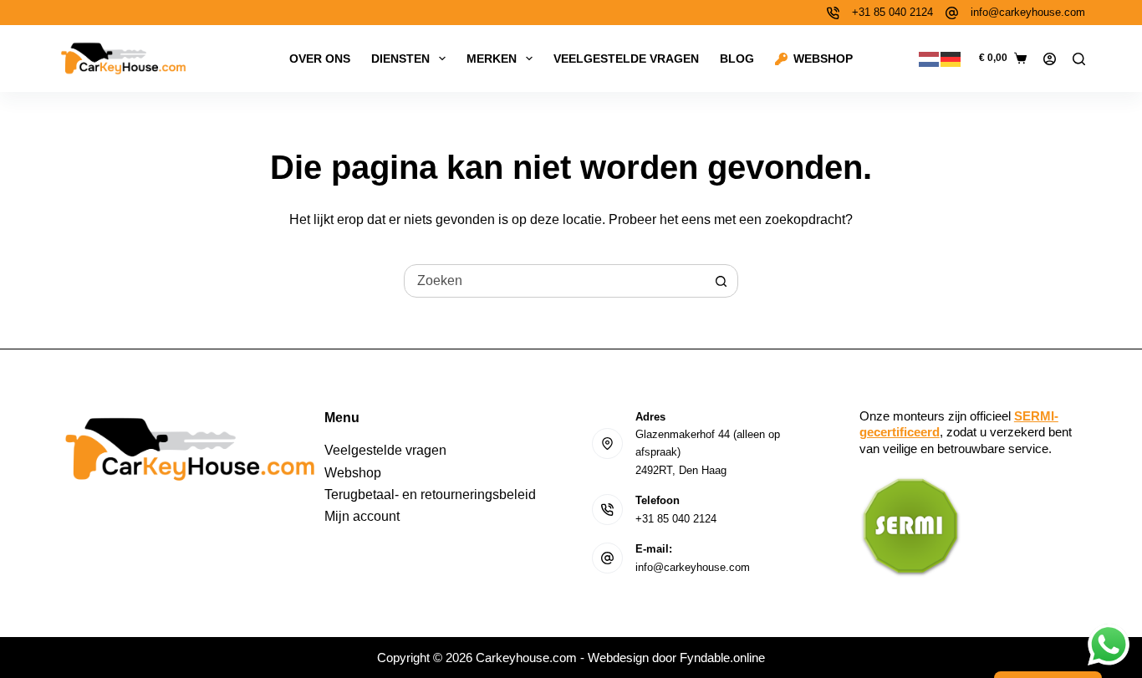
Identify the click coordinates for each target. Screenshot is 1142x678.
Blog (737, 58)
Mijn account (362, 516)
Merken (491, 58)
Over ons (319, 58)
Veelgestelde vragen (626, 58)
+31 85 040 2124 (892, 12)
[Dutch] (930, 58)
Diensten (400, 58)
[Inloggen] (1049, 59)
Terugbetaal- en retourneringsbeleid (430, 494)
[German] (951, 58)
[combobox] (555, 281)
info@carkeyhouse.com (1028, 12)
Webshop (823, 58)
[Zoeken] (1079, 59)
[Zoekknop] (721, 281)
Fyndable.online (722, 657)
